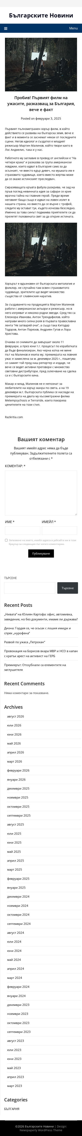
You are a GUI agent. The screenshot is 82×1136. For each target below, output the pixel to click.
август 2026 (15, 716)
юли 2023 (14, 1050)
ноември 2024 (17, 906)
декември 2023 (18, 1005)
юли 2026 (14, 725)
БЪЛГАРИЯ (11, 1109)
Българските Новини (41, 15)
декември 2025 (18, 788)
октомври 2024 (18, 915)
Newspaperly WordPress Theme (41, 1130)
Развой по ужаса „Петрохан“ (24, 642)
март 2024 (14, 978)
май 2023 (14, 1068)
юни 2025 (14, 842)
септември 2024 (19, 924)
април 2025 (15, 860)
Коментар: (15, 466)
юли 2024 (14, 942)
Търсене (10, 578)
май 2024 (14, 960)
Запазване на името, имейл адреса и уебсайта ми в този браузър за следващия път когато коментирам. (42, 542)
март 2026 (14, 761)
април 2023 (15, 1077)
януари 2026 (16, 779)
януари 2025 (16, 887)
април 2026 (15, 752)
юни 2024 (14, 951)
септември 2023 (19, 1032)
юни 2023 (14, 1059)
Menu (73, 28)
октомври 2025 (18, 806)
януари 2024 (16, 996)
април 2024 (15, 969)
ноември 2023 (17, 1014)
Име (10, 522)
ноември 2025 (17, 797)
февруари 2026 (18, 770)
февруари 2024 (18, 987)
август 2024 (15, 933)
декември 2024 (18, 896)
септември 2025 (19, 815)
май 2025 (14, 852)
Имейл (49, 522)
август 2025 (15, 824)
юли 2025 (14, 833)
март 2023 (14, 1086)
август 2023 (15, 1041)
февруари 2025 (18, 879)
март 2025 (14, 869)
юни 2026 (14, 734)
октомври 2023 (18, 1023)
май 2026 (14, 743)
